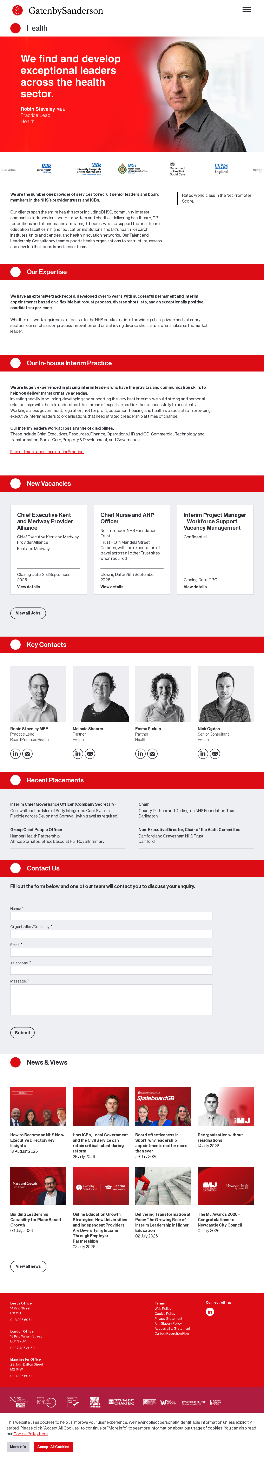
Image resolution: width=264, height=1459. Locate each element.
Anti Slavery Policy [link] (168, 1323)
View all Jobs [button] (28, 613)
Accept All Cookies (53, 1447)
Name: (16, 908)
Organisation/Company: (31, 926)
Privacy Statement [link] (168, 1318)
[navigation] (247, 10)
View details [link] (28, 587)
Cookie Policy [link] (165, 1313)
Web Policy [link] (163, 1308)
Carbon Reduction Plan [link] (172, 1333)
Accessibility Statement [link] (172, 1328)
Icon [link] (15, 754)
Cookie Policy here (30, 1434)
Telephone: (20, 963)
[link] (57, 11)
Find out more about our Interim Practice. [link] (47, 452)
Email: (16, 944)
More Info (18, 1447)
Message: (19, 981)
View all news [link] (28, 1266)
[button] (17, 10)
